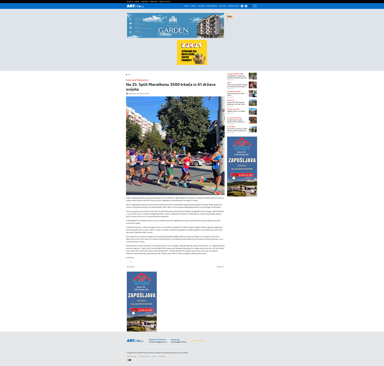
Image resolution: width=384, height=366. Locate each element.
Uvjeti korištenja (131, 356)
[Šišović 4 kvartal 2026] (230, 16)
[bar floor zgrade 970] (175, 25)
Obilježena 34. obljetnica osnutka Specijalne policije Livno (236, 77)
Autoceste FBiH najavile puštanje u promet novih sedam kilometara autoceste (237, 103)
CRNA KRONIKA (211, 6)
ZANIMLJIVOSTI (233, 6)
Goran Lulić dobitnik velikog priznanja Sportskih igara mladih (237, 85)
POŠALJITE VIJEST (164, 1)
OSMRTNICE (144, 1)
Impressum (162, 356)
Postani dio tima (198, 340)
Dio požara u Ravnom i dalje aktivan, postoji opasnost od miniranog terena (237, 129)
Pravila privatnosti (144, 356)
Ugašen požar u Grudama (236, 111)
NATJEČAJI (130, 1)
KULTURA (201, 6)
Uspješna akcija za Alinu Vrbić (235, 94)
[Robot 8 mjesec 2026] (192, 52)
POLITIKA (222, 6)
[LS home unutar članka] (142, 301)
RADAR (137, 1)
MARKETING (154, 1)
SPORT (193, 6)
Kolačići (154, 356)
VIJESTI (186, 6)
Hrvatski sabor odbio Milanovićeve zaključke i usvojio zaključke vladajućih (237, 121)
